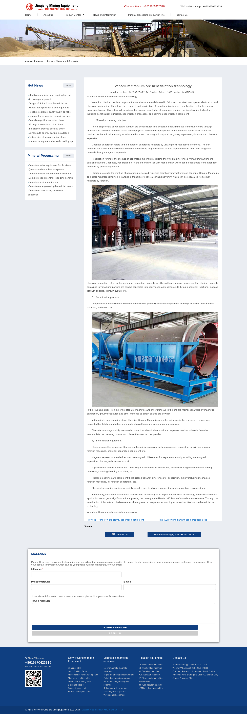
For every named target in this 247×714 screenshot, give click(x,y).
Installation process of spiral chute (47, 128)
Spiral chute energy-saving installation (49, 132)
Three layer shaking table (79, 681)
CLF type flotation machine (151, 664)
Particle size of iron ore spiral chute (47, 137)
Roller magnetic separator (115, 688)
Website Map (88, 710)
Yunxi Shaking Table (77, 671)
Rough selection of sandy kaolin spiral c (50, 111)
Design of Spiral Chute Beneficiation (48, 103)
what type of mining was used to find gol (50, 95)
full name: (37, 569)
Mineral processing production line (146, 14)
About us (48, 14)
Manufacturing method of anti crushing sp (51, 141)
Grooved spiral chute (77, 688)
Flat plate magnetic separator (117, 678)
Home (28, 14)
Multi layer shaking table (79, 678)
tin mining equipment (40, 99)
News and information (104, 14)
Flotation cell (144, 681)
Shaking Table (74, 668)
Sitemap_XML (101, 710)
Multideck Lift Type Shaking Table (83, 675)
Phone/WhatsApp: (40, 581)
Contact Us (122, 534)
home (50, 61)
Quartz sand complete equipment (46, 169)
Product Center (73, 14)
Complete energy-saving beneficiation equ (51, 186)
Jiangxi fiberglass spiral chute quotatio (49, 107)
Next (182, 519)
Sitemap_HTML (116, 710)
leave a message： (41, 601)
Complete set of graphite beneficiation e (50, 173)
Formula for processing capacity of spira (50, 116)
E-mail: (127, 581)
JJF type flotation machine (150, 685)
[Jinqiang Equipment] (40, 7)
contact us (182, 14)
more (68, 85)
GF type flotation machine (150, 668)
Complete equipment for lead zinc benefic (51, 177)
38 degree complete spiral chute (46, 124)
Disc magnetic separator (115, 691)
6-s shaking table (76, 685)
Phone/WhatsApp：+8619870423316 (174, 534)
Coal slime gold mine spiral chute (46, 120)
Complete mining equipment (43, 182)
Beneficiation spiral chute (79, 691)
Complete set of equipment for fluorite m (50, 165)
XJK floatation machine (149, 675)
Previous (115, 519)
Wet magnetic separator (114, 695)
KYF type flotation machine (151, 678)
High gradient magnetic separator (119, 675)
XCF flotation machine (149, 671)
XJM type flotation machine (151, 688)
